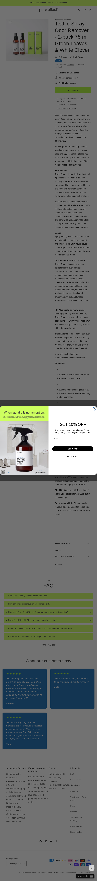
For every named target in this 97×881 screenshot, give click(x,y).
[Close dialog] (94, 408)
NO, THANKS (73, 456)
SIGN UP (73, 449)
